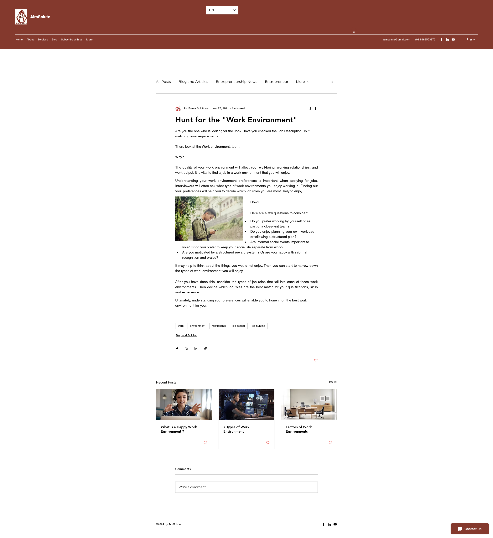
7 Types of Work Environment (236, 429)
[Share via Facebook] (177, 348)
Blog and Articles (193, 82)
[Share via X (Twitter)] (186, 348)
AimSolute (40, 16)
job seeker (238, 325)
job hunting (258, 325)
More (300, 82)
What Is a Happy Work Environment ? (179, 429)
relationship (219, 325)
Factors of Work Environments (299, 429)
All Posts (163, 82)
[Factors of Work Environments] (309, 404)
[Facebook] (442, 39)
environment (197, 325)
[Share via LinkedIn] (196, 348)
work (181, 325)
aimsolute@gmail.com (396, 39)
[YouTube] (453, 39)
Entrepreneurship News (236, 82)
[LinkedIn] (447, 39)
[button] (354, 30)
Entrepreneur (276, 82)
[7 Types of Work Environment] (246, 404)
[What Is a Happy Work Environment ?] (184, 404)
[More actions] (315, 108)
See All (333, 381)
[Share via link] (205, 348)
